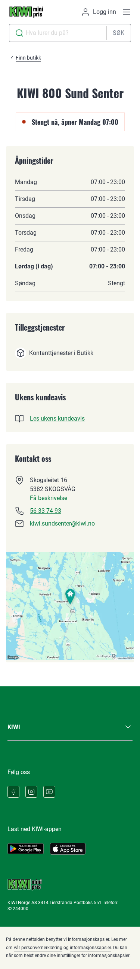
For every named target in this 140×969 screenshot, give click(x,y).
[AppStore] (68, 849)
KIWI (13, 727)
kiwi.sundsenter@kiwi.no (62, 523)
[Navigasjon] (126, 11)
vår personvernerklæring (38, 947)
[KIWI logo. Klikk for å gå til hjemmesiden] (26, 12)
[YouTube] (49, 792)
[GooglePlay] (25, 849)
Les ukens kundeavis (57, 418)
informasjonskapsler (90, 947)
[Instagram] (31, 792)
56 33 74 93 (45, 510)
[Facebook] (13, 792)
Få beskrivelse (48, 498)
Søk (118, 32)
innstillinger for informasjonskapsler (93, 955)
